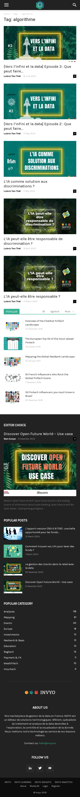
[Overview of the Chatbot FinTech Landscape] (12, 325)
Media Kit (34, 786)
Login (45, 786)
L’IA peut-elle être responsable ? (32, 296)
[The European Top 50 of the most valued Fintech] (13, 343)
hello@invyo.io (47, 743)
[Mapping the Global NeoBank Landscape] (12, 361)
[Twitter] (40, 768)
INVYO (8, 782)
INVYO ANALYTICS (64, 782)
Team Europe (10, 439)
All (43, 311)
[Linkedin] (30, 768)
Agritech (54, 311)
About (23, 786)
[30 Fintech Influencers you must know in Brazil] (12, 397)
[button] (75, 5)
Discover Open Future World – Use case (38, 434)
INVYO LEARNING (23, 782)
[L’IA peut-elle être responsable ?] (40, 274)
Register (56, 786)
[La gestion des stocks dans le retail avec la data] (13, 568)
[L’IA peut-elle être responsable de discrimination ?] (40, 216)
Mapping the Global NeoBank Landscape (50, 356)
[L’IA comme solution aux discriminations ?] (40, 159)
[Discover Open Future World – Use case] (40, 470)
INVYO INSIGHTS (43, 782)
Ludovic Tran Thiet (12, 76)
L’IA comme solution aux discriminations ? (25, 183)
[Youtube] (50, 768)
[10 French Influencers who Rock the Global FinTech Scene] (13, 378)
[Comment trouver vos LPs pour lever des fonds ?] (13, 551)
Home (7, 14)
